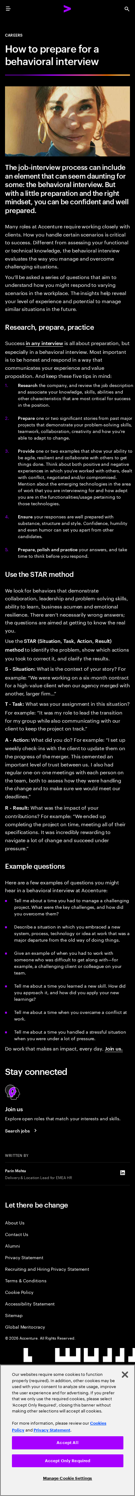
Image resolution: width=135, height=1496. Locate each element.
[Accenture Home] (67, 8)
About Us (14, 1222)
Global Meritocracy (25, 1326)
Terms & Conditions (25, 1280)
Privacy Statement (24, 1257)
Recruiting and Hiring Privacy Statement (47, 1268)
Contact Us (16, 1234)
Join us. (114, 1048)
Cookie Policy (19, 1292)
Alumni (12, 1245)
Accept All (67, 1443)
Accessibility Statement (30, 1303)
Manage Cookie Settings (67, 1478)
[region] (67, 1430)
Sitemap (14, 1315)
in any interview (44, 342)
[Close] (125, 1375)
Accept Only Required (67, 1461)
